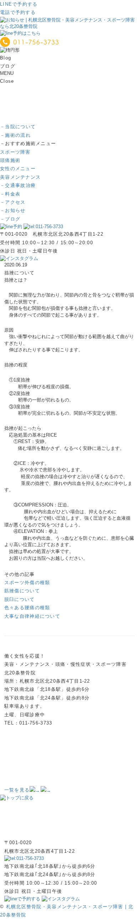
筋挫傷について (22, 590)
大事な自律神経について (32, 616)
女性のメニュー (18, 168)
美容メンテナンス (20, 177)
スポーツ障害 (15, 152)
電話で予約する (18, 12)
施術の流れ (15, 135)
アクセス (13, 202)
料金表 (10, 194)
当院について (18, 126)
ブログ (10, 219)
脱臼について (19, 599)
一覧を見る (17, 790)
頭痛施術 (10, 160)
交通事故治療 (18, 185)
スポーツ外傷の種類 (27, 582)
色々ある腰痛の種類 (27, 607)
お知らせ (13, 210)
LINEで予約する (19, 4)
